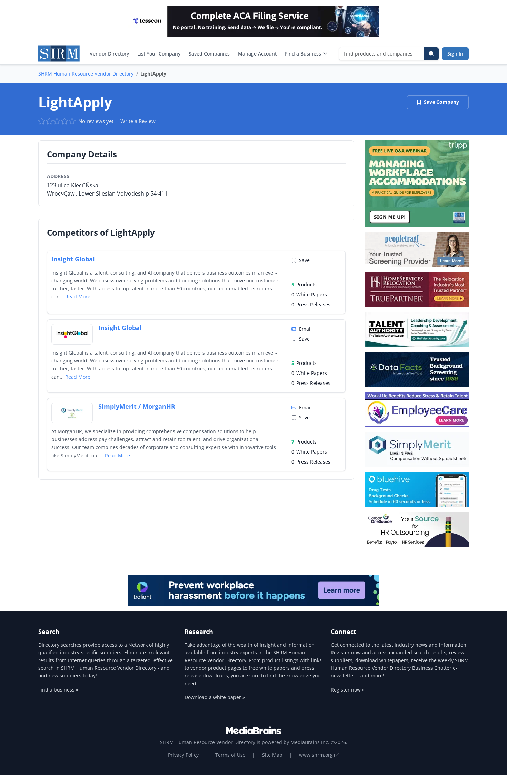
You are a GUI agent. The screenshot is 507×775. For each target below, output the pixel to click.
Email (305, 329)
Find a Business (303, 53)
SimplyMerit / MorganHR (136, 406)
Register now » (348, 689)
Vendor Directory (109, 53)
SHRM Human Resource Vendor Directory (85, 73)
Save (304, 260)
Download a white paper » (215, 697)
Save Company (441, 102)
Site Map (272, 755)
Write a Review (138, 121)
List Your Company (158, 53)
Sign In (455, 53)
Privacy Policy (183, 755)
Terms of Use (230, 755)
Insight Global (73, 259)
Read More (77, 296)
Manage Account (257, 53)
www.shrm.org (316, 755)
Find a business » (58, 689)
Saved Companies (209, 53)
